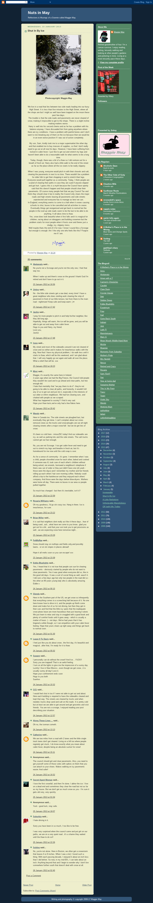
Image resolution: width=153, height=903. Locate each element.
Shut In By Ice (109, 496)
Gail (102, 315)
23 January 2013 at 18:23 (44, 366)
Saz (102, 378)
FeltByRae (37, 540)
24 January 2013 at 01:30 (44, 634)
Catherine (37, 735)
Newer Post (28, 885)
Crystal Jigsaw (106, 293)
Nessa (103, 363)
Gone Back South (108, 319)
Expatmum (105, 308)
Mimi (35, 371)
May (105, 475)
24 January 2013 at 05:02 (44, 651)
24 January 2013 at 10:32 (44, 685)
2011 (103, 516)
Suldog (36, 848)
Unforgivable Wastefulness (114, 503)
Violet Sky (104, 400)
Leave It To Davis (41, 639)
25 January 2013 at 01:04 (44, 797)
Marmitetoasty (106, 333)
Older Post (87, 885)
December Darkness (111, 211)
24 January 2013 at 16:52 (44, 775)
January (107, 489)
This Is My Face (107, 389)
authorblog (104, 411)
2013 (103, 447)
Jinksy (36, 290)
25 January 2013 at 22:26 (44, 842)
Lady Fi (103, 330)
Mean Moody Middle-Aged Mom (114, 341)
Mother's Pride (106, 355)
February (107, 486)
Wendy (36, 414)
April (105, 479)
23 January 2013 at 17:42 (44, 307)
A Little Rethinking (110, 500)
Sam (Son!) (105, 374)
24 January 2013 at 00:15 (44, 589)
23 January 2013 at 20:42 (44, 408)
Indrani (103, 322)
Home (57, 885)
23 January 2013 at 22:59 (44, 496)
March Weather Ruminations (115, 193)
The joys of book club (112, 220)
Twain (102, 396)
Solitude (106, 250)
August (106, 465)
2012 (103, 512)
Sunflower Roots (111, 191)
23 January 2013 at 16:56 (44, 284)
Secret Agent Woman (42, 780)
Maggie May (119, 32)
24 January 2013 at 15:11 (44, 752)
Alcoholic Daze (110, 166)
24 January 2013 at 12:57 (44, 716)
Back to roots (108, 168)
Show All (127, 259)
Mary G (103, 337)
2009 (103, 523)
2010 (103, 519)
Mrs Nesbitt (105, 359)
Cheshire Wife (109, 184)
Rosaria (103, 370)
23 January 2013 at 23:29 (44, 535)
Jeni (102, 326)
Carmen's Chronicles (109, 282)
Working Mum (106, 407)
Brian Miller (38, 518)
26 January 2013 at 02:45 (44, 870)
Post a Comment (33, 876)
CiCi (35, 690)
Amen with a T (106, 278)
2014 (103, 444)
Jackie (36, 312)
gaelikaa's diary (110, 248)
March (106, 482)
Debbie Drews (106, 300)
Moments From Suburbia (111, 352)
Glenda (36, 594)
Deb (102, 297)
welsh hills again (111, 218)
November (108, 454)
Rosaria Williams (41, 501)
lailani (102, 414)
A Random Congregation (113, 177)
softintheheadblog (107, 418)
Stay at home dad (108, 381)
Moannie (104, 348)
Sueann (36, 656)
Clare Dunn (105, 289)
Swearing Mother (107, 385)
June (105, 472)
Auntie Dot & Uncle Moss (113, 202)
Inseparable (108, 492)
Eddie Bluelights (40, 563)
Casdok (103, 286)
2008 (103, 526)
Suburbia (37, 817)
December (108, 450)
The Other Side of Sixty (114, 175)
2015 (103, 440)
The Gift (106, 241)
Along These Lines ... (43, 721)
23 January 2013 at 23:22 (44, 513)
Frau (102, 311)
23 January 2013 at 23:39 (44, 558)
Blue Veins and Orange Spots (115, 232)
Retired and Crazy (108, 366)
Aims (102, 271)
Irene (35, 343)
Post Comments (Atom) (45, 891)
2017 (103, 433)
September (108, 461)
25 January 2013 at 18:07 (44, 811)
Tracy (102, 392)
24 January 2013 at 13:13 (44, 730)
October (107, 457)
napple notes (109, 209)
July (105, 468)
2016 (103, 437)
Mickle (103, 344)
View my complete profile (112, 63)
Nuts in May (39, 12)
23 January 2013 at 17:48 (44, 338)
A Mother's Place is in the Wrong (114, 267)
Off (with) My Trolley (111, 507)
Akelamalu (38, 264)
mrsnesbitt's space (112, 200)
